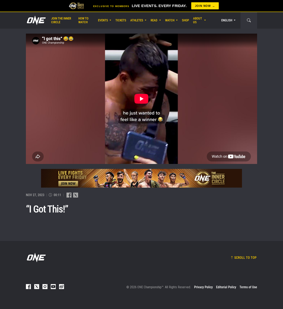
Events (103, 20)
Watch (169, 20)
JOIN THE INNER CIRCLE (61, 20)
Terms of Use (248, 287)
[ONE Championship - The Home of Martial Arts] (36, 20)
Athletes (136, 20)
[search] (249, 20)
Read (154, 20)
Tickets (120, 20)
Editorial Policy (226, 287)
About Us (197, 20)
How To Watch (83, 20)
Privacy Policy (203, 287)
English (226, 20)
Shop (185, 20)
